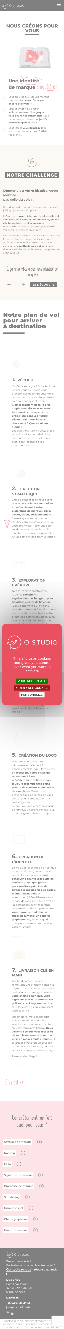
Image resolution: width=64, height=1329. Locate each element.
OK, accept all (33, 681)
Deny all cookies (33, 687)
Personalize (32, 694)
